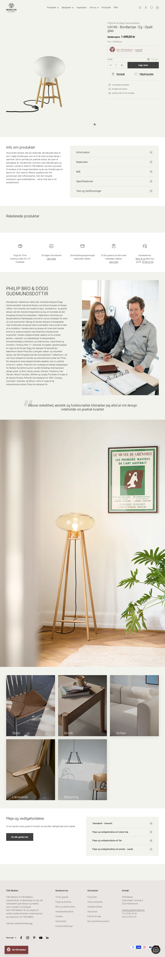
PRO (116, 7)
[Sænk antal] (111, 65)
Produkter (51, 7)
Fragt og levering (63, 902)
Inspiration (82, 7)
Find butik (106, 7)
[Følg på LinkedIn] (47, 937)
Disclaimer (92, 911)
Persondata (60, 921)
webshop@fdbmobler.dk (133, 910)
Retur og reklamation (65, 906)
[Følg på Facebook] (21, 937)
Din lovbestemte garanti (98, 921)
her (31, 923)
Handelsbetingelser (64, 911)
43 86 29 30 (147, 262)
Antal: (110, 59)
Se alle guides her (19, 837)
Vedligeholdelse (94, 906)
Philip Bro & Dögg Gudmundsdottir (124, 23)
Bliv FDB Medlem (125, 50)
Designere (66, 7)
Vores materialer (95, 902)
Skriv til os (140, 259)
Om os (93, 7)
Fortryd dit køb (94, 916)
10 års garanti (61, 897)
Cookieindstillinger (64, 926)
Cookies (59, 916)
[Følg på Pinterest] (34, 937)
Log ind (138, 50)
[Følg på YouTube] (41, 937)
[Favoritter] (151, 7)
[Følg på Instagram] (27, 937)
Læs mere (51, 259)
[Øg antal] (122, 65)
